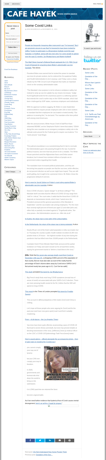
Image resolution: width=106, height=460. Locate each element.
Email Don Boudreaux (10, 69)
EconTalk (7, 112)
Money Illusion (8, 144)
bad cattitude (8, 85)
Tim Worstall (8, 155)
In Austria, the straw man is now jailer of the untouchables (46, 219)
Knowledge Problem (10, 136)
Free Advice (8, 120)
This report (29, 291)
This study (29, 272)
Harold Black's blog (10, 128)
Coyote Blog (8, 104)
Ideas (6, 132)
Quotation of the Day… (44, 455)
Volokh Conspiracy (10, 157)
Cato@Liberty (8, 96)
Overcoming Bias (9, 148)
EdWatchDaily (8, 114)
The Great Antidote (10, 151)
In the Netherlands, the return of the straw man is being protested (48, 224)
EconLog (7, 106)
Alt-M (6, 83)
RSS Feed (97, 4)
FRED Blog (7, 118)
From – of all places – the (41, 319)
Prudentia (7, 150)
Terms (11, 62)
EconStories (8, 110)
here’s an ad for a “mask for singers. (49, 403)
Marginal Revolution (10, 142)
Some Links (89, 73)
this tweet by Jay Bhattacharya (51, 272)
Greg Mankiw (8, 124)
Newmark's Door (9, 146)
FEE (5, 116)
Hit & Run (7, 130)
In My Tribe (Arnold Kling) (12, 134)
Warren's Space (9, 159)
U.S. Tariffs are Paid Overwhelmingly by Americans (93, 116)
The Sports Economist (11, 153)
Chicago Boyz (8, 98)
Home (7, 4)
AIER (6, 81)
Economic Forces (9, 108)
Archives (16, 4)
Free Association (9, 122)
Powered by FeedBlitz (13, 59)
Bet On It (7, 88)
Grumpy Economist (10, 126)
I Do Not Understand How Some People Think (50, 452)
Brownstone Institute (10, 94)
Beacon (6, 87)
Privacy (16, 62)
